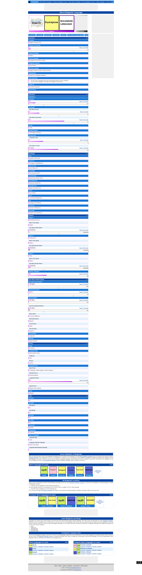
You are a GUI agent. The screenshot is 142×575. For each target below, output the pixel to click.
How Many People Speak (75, 35)
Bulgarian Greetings (108, 520)
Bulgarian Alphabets (33, 457)
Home (56, 565)
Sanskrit (35, 552)
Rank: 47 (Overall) (83, 292)
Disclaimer (69, 565)
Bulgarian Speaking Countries (77, 482)
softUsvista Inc (77, 569)
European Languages (47, 490)
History (87, 35)
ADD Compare (139, 562)
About (60, 565)
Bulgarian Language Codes (45, 536)
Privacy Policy (84, 565)
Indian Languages (100, 2)
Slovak (34, 544)
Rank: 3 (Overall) (84, 111)
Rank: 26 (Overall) (83, 119)
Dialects (63, 35)
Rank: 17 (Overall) (83, 148)
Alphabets (48, 35)
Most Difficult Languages (46, 2)
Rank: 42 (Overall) (83, 308)
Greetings (56, 35)
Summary (32, 35)
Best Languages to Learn (88, 2)
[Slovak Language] (30, 546)
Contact (64, 565)
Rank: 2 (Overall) (84, 140)
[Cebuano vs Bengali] (77, 552)
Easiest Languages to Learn (60, 2)
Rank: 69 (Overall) (83, 380)
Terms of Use (77, 565)
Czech (34, 548)
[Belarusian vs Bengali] (77, 549)
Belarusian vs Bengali (86, 548)
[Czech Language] (30, 549)
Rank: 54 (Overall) (83, 300)
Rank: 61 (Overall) (83, 284)
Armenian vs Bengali (86, 544)
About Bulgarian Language (86, 456)
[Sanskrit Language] (30, 553)
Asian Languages (110, 2)
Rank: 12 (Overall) (83, 101)
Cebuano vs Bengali (86, 551)
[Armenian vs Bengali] (77, 545)
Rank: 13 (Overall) (83, 47)
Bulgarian (51, 31)
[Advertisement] (71, 7)
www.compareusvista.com (74, 567)
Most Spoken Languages (75, 2)
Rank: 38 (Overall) (83, 230)
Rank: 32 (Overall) (83, 273)
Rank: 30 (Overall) (83, 265)
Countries (40, 35)
